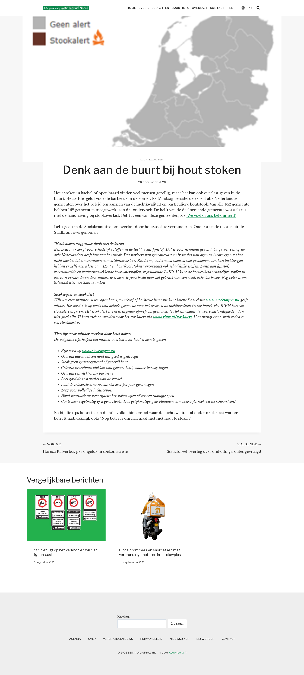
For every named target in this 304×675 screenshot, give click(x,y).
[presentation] (66, 515)
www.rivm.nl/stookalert (172, 317)
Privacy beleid (151, 638)
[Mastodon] (243, 8)
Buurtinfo (180, 8)
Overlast (200, 8)
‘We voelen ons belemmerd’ (211, 215)
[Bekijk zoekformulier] (258, 8)
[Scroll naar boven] (294, 667)
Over (92, 638)
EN (231, 8)
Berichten (160, 8)
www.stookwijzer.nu (222, 300)
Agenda (75, 638)
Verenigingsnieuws (118, 638)
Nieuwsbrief (179, 638)
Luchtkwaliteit (152, 159)
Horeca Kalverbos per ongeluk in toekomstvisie (85, 448)
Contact (228, 638)
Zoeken (123, 616)
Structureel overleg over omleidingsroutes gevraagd (214, 448)
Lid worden (205, 638)
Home (131, 8)
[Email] (250, 8)
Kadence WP (177, 652)
